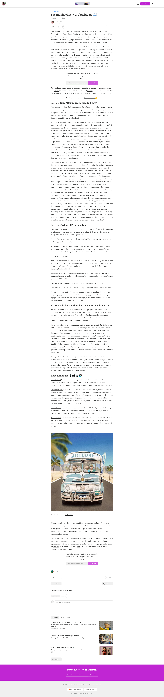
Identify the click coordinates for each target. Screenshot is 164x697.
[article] (82, 626)
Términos (85, 685)
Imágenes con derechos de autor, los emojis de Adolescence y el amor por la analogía (73, 625)
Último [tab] (62, 617)
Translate (55, 11)
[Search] (134, 3)
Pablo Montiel (89, 98)
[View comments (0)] (58, 27)
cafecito (56, 546)
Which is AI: (56, 380)
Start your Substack (76, 689)
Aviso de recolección (95, 685)
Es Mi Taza (69, 515)
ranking (90, 91)
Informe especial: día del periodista (65, 635)
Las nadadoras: (56, 389)
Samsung (64, 266)
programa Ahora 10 (84, 229)
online (64, 115)
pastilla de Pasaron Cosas (75, 93)
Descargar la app (90, 689)
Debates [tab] (68, 617)
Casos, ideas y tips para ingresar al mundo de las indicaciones (69, 650)
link (78, 546)
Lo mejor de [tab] (55, 617)
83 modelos (65, 239)
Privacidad (79, 685)
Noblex (59, 263)
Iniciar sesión (156, 4)
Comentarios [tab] (55, 596)
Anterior (57, 584)
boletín (89, 292)
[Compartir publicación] (138, 3)
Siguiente (106, 584)
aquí (70, 549)
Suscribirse (145, 4)
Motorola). (68, 263)
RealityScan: (56, 408)
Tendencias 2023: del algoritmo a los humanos (73, 320)
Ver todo (55, 659)
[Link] (48, 103)
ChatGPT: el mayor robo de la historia (66, 622)
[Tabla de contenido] (2, 348)
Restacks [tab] (63, 596)
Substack (73, 693)
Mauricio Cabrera (78, 370)
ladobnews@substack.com (61, 531)
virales (56, 91)
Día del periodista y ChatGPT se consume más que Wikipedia (69, 638)
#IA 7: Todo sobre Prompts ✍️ (63, 647)
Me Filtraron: (56, 418)
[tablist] (59, 596)
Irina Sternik (58, 21)
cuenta (95, 423)
